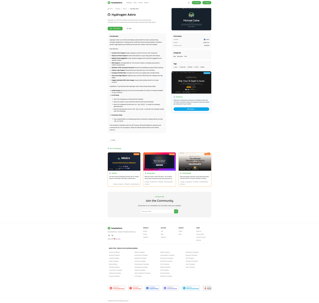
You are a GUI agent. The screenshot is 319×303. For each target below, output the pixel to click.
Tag (162, 231)
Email (180, 234)
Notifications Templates (192, 252)
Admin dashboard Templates (142, 273)
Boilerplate (180, 56)
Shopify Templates (165, 267)
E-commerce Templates (115, 270)
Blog (135, 2)
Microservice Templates (166, 258)
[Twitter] (109, 235)
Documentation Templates (142, 264)
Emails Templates (165, 273)
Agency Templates (140, 252)
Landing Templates (114, 258)
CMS (185, 56)
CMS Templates (164, 270)
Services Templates (114, 276)
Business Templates (114, 255)
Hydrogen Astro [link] (134, 8)
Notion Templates (113, 261)
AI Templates (138, 276)
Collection (163, 237)
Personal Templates (140, 270)
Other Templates (190, 267)
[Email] (112, 235)
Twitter (180, 231)
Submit (146, 2)
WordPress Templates (166, 261)
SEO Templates (190, 258)
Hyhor (207, 39)
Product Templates (114, 252)
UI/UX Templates (190, 264)
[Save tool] (110, 154)
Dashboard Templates (115, 273)
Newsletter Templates (166, 276)
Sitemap (198, 240)
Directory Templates (140, 261)
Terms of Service (201, 237)
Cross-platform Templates (167, 255)
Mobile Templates (165, 252)
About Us (198, 231)
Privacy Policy (200, 234)
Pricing (140, 2)
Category (129, 2)
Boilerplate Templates (140, 258)
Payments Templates (191, 255)
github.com (206, 42)
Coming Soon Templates (141, 255)
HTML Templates (164, 264)
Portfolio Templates (114, 267)
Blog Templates (113, 264)
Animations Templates (192, 261)
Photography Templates (141, 267)
